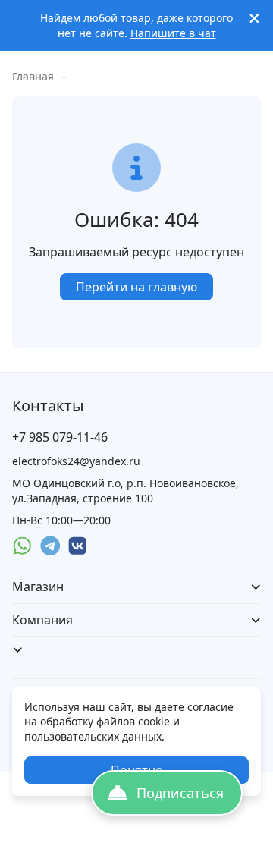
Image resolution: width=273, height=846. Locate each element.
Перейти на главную (136, 286)
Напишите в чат (173, 33)
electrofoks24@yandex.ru (76, 461)
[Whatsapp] (22, 546)
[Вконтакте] (77, 546)
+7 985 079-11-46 (60, 437)
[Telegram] (50, 546)
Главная (33, 76)
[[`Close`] (254, 18)
